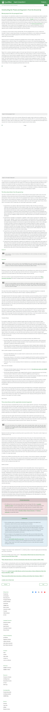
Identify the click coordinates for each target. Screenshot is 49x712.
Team (4, 652)
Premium (5, 703)
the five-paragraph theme (37, 23)
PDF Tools (5, 684)
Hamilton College (22, 510)
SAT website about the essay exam (16, 539)
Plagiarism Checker (7, 639)
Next (43, 584)
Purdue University (31, 510)
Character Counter (7, 609)
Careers (4, 654)
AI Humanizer (6, 595)
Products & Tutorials (7, 677)
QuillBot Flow (5, 605)
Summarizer (5, 603)
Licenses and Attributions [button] (8, 580)
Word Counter (6, 607)
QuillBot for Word (6, 669)
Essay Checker (6, 630)
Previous (5, 584)
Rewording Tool (6, 597)
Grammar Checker (7, 622)
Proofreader (5, 624)
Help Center (5, 656)
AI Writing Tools (6, 679)
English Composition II (19, 2)
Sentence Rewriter (6, 601)
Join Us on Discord (7, 660)
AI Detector (5, 637)
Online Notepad (6, 613)
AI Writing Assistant (7, 694)
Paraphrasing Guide (7, 692)
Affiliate (4, 707)
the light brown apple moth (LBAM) (39, 369)
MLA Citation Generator (8, 645)
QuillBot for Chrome (7, 667)
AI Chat (4, 614)
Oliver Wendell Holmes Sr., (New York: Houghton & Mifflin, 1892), (23, 559)
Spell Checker (6, 626)
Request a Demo (6, 709)
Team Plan (5, 705)
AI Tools (5, 682)
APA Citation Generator (7, 643)
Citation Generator (7, 641)
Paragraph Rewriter (7, 599)
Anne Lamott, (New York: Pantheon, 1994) (22, 576)
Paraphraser (5, 594)
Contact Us (5, 658)
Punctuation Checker (7, 628)
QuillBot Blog (5, 695)
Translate (5, 611)
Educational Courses (7, 680)
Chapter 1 (32, 19)
